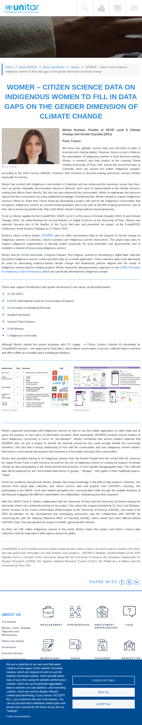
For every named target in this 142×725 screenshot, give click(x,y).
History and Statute (13, 641)
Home (9, 67)
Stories (75, 67)
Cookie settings (103, 680)
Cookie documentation (18, 716)
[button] (31, 146)
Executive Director (12, 653)
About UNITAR (28, 67)
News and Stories (54, 67)
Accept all (103, 704)
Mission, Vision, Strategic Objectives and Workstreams (16, 631)
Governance (9, 647)
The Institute (9, 621)
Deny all (103, 692)
